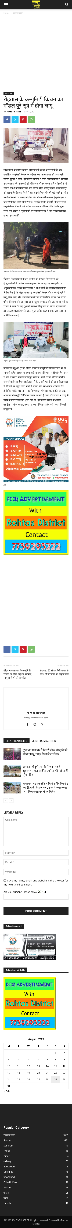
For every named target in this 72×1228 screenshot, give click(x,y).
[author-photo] (36, 707)
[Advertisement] (36, 54)
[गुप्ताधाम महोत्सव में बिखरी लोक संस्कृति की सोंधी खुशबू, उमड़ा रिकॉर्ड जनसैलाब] (12, 754)
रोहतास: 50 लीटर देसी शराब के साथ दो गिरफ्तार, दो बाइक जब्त (54, 672)
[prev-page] (5, 800)
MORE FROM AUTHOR (44, 741)
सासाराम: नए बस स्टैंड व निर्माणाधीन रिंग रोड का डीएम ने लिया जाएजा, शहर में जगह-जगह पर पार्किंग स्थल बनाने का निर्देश (45, 787)
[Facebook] (6, 119)
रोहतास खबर (18, 13)
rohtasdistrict (14, 111)
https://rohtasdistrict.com (36, 717)
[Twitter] (15, 119)
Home (6, 13)
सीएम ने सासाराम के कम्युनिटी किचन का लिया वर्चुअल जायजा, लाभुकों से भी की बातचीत (17, 674)
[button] (6, 4)
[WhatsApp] (31, 119)
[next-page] (11, 800)
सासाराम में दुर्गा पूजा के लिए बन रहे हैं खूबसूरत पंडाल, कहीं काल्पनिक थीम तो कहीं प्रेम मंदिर (45, 771)
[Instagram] (36, 725)
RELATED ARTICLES (16, 741)
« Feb (6, 1091)
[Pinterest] (23, 119)
